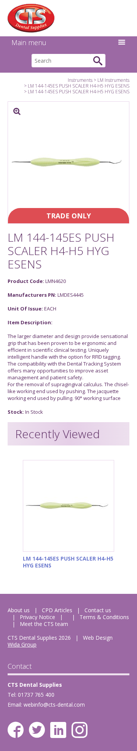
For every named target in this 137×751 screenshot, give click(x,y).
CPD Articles (57, 610)
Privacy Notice (37, 617)
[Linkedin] (58, 730)
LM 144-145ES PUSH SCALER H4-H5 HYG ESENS (78, 86)
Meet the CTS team (44, 623)
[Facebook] (16, 730)
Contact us (97, 610)
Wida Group (22, 644)
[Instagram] (80, 730)
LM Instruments (113, 80)
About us (19, 610)
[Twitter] (37, 730)
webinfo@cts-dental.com (54, 704)
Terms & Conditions (104, 617)
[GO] (97, 60)
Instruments (80, 80)
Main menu (28, 42)
